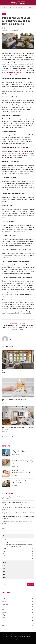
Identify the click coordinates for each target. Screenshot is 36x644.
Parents (4, 620)
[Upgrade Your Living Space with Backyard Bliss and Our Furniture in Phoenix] (18, 41)
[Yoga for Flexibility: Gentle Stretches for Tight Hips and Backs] (6, 452)
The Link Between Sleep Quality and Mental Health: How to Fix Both (22, 472)
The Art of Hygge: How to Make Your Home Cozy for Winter (16, 521)
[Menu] (3, 3)
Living (3, 615)
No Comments (6, 30)
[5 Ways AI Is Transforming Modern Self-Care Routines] (6, 483)
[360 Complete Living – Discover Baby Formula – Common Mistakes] (18, 2)
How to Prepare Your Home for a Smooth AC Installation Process (26, 327)
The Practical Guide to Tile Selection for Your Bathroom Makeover (10, 327)
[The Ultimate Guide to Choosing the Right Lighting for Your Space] (18, 415)
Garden (4, 601)
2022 (4, 571)
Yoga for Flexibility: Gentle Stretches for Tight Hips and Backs (23, 451)
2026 (4, 536)
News (3, 617)
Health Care (5, 604)
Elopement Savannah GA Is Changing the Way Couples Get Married (18, 516)
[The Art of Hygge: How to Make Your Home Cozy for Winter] (18, 359)
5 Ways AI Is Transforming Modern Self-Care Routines (22, 482)
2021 (4, 574)
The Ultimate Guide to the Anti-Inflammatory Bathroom (15, 527)
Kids (3, 609)
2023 (4, 568)
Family (3, 598)
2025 (4, 562)
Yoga (3, 625)
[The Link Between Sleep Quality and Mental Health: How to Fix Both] (6, 473)
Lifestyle (4, 612)
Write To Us (18, 640)
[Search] (33, 3)
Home (4, 13)
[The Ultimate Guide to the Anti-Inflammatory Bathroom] (18, 387)
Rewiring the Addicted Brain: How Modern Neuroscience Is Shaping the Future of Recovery (23, 462)
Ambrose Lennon (11, 28)
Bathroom (4, 596)
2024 (4, 565)
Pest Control (5, 623)
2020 (4, 578)
